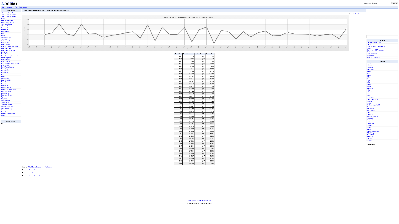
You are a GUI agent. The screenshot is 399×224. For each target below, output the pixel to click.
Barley (3, 18)
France (369, 84)
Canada (369, 75)
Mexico (369, 103)
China (368, 79)
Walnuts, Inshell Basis (8, 113)
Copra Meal (4, 29)
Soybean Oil (5, 102)
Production (370, 52)
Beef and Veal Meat (7, 20)
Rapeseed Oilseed (6, 95)
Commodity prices (34, 170)
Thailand (369, 125)
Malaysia (369, 101)
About (194, 200)
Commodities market (35, 176)
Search (199, 200)
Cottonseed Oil (5, 39)
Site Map (205, 200)
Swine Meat (4, 112)
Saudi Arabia (370, 118)
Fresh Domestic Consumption (376, 46)
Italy (368, 94)
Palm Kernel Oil (6, 80)
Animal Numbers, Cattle (8, 15)
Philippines (370, 114)
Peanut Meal (5, 84)
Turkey (369, 127)
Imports (369, 48)
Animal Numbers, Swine (8, 16)
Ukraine (369, 129)
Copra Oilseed (5, 31)
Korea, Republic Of (372, 99)
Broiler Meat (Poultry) (7, 22)
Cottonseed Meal (6, 37)
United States (371, 135)
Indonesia (370, 92)
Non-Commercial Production (375, 50)
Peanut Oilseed (6, 87)
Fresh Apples (5, 54)
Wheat (3, 115)
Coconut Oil (4, 28)
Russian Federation (372, 116)
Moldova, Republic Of (373, 105)
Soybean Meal (5, 100)
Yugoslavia (370, 140)
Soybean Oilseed (6, 104)
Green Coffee (5, 71)
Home (3, 7)
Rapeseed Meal (6, 91)
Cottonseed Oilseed (7, 41)
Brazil (368, 73)
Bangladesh (370, 69)
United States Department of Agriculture (40, 167)
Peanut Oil (4, 85)
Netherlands (370, 109)
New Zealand (370, 110)
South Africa (370, 120)
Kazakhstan (370, 97)
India (368, 90)
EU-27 (368, 82)
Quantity (357, 14)
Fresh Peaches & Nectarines (10, 63)
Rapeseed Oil (5, 93)
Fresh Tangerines (6, 69)
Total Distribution (372, 54)
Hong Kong (370, 88)
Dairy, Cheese (5, 44)
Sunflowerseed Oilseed (8, 110)
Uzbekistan (370, 137)
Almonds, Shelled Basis (8, 13)
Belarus (369, 71)
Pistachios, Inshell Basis (8, 89)
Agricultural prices (34, 173)
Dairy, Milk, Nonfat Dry (8, 50)
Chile (368, 77)
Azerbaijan (370, 67)
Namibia (369, 107)
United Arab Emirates (373, 131)
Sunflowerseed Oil (6, 108)
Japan (368, 95)
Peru (368, 112)
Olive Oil (4, 76)
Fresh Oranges (5, 61)
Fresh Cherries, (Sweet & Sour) (10, 56)
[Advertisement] (9, 158)
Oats (2, 74)
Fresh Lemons (5, 59)
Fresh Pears (5, 65)
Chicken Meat (5, 26)
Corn (2, 33)
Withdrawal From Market (374, 57)
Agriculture (10, 7)
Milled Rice (4, 72)
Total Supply (370, 55)
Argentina (369, 64)
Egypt (368, 81)
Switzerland (370, 123)
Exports (369, 44)
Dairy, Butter (5, 43)
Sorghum (4, 99)
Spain (368, 122)
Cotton (3, 35)
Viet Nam (369, 138)
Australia (369, 66)
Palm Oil (4, 82)
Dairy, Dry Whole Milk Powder (10, 46)
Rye (2, 97)
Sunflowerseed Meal (7, 106)
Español (370, 147)
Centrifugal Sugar (6, 24)
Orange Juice (5, 78)
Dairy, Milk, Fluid (6, 48)
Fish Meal (4, 52)
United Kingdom (371, 133)
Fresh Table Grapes (21, 7)
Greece (369, 86)
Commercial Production (374, 42)
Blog (210, 200)
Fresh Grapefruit (6, 57)
